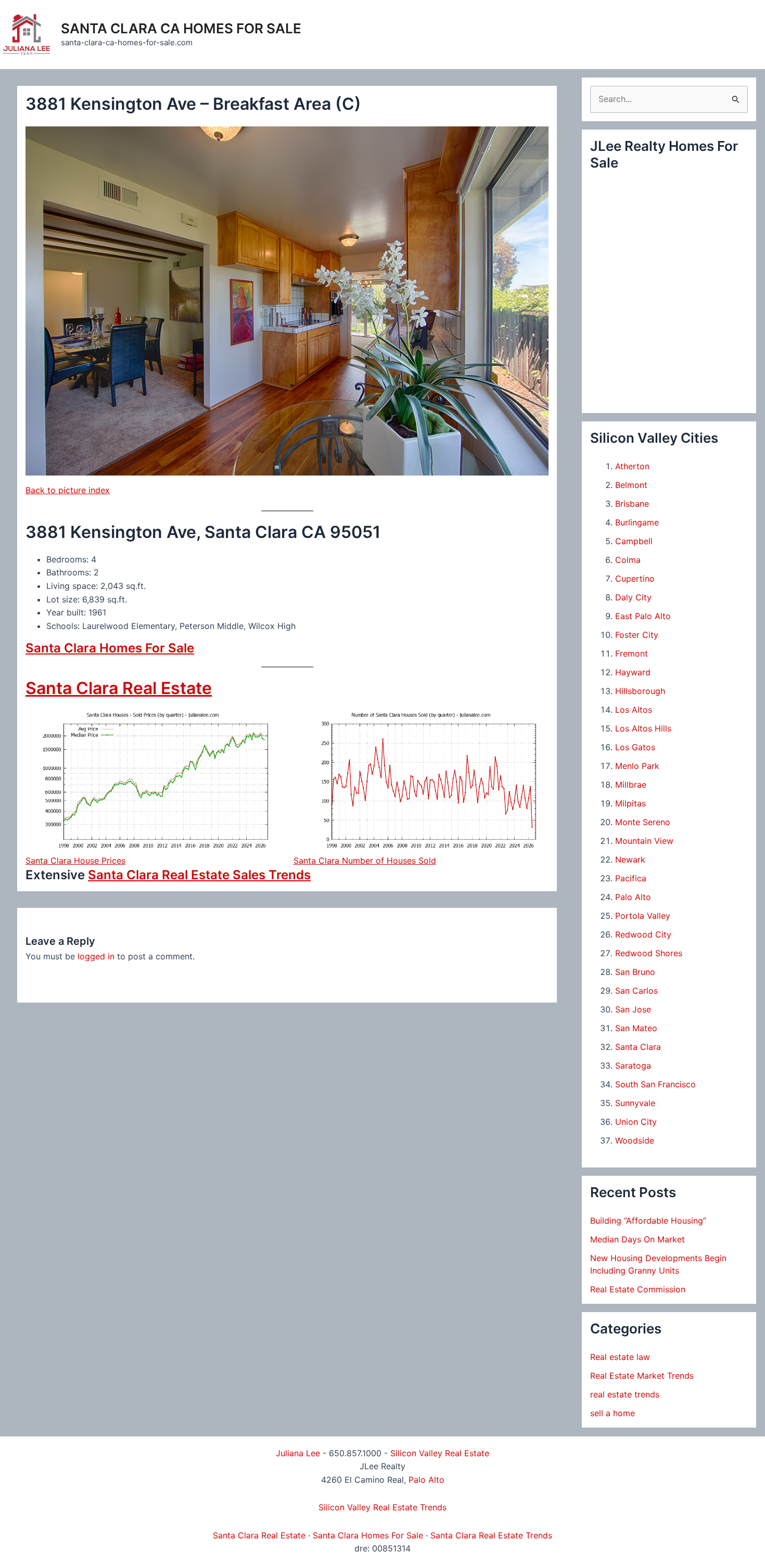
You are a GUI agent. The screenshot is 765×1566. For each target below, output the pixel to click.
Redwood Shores (648, 953)
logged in (96, 956)
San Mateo (636, 1028)
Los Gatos (635, 747)
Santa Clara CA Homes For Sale (181, 28)
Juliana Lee (298, 1453)
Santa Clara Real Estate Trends (491, 1535)
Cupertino (635, 578)
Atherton (632, 466)
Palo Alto (633, 897)
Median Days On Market (637, 1239)
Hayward (633, 672)
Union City (636, 1121)
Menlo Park (637, 766)
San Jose (633, 1009)
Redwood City (643, 934)
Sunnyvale (635, 1103)
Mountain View (644, 841)
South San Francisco (655, 1084)
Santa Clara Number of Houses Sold (365, 860)
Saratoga (633, 1065)
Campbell (634, 541)
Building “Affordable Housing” (648, 1220)
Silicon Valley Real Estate (439, 1453)
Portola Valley (642, 915)
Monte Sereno (642, 822)
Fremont (631, 653)
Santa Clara (638, 1047)
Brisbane (632, 503)
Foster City (636, 635)
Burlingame (637, 522)
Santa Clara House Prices (75, 860)
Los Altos (633, 709)
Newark (630, 859)
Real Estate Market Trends (642, 1375)
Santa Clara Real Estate (119, 688)
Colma (628, 560)
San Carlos (636, 990)
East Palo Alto (643, 616)
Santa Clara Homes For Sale (110, 648)
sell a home (612, 1413)
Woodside (634, 1140)
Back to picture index (68, 490)
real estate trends (624, 1394)
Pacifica (630, 878)
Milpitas (630, 803)
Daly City (633, 597)
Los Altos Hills (643, 728)
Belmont (631, 485)
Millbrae (630, 784)
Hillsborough (640, 691)
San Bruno (635, 972)
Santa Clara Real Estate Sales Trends (199, 874)
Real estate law (620, 1357)
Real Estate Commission (637, 1289)
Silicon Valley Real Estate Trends (382, 1507)
